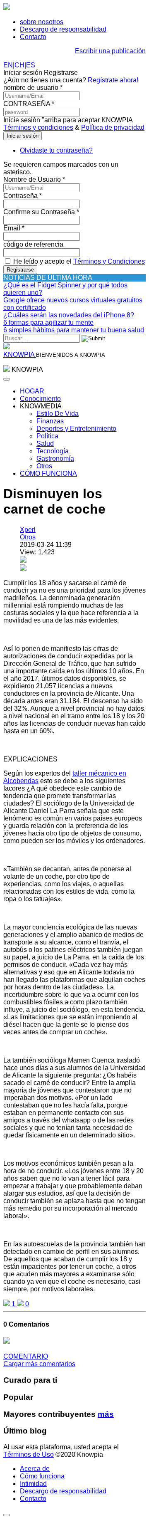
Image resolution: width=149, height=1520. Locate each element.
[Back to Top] (6, 1515)
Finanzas (50, 421)
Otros (44, 466)
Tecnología (52, 451)
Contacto (33, 36)
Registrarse (20, 270)
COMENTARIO (25, 1356)
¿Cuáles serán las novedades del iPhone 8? (68, 315)
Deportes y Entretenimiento (76, 428)
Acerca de (35, 1468)
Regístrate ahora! (113, 80)
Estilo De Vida (57, 413)
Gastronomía (55, 458)
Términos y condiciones (38, 127)
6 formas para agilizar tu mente (48, 322)
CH (19, 65)
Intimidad (33, 1483)
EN (8, 65)
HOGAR (32, 391)
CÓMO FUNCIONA (48, 473)
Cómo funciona (42, 1476)
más (106, 1414)
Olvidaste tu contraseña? (56, 150)
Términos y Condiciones (109, 261)
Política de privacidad (112, 127)
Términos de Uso (28, 1454)
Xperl (28, 529)
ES (30, 65)
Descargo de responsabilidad (63, 29)
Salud (45, 443)
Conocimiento (40, 398)
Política (47, 436)
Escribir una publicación (110, 50)
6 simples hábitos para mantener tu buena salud (73, 330)
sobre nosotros (41, 21)
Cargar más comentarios (39, 1363)
